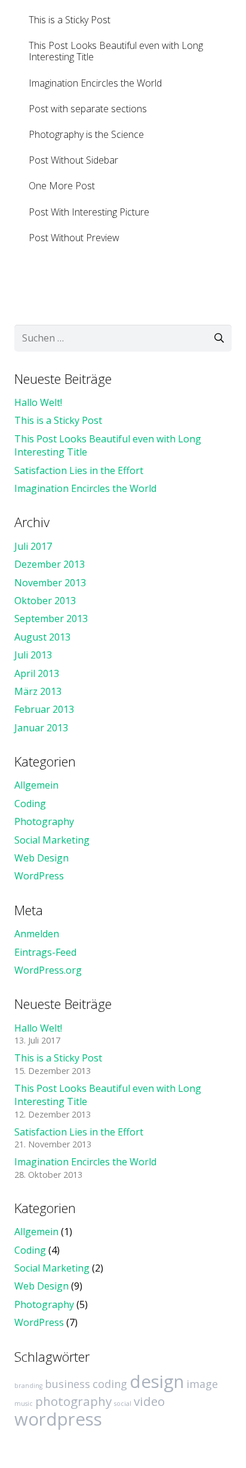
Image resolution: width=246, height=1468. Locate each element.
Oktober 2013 (45, 600)
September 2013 (51, 618)
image (202, 1384)
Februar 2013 (44, 709)
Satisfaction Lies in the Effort (78, 470)
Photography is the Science (86, 134)
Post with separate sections (88, 108)
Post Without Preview (74, 237)
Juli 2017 (33, 546)
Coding (30, 803)
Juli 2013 (33, 654)
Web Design (41, 857)
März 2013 (37, 691)
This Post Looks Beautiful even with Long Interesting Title (116, 51)
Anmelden (36, 933)
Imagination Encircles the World (95, 83)
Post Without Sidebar (73, 160)
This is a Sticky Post (69, 19)
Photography (44, 821)
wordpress (58, 1419)
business (67, 1384)
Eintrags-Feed (45, 952)
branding (28, 1385)
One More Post (62, 185)
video (149, 1401)
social (122, 1403)
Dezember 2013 (49, 564)
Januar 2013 (41, 727)
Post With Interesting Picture (89, 211)
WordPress (39, 875)
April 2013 (36, 673)
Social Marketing (52, 840)
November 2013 (50, 582)
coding (110, 1384)
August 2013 (42, 637)
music (23, 1403)
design (157, 1381)
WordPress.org (48, 970)
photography (73, 1401)
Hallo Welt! (38, 402)
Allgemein (36, 785)
